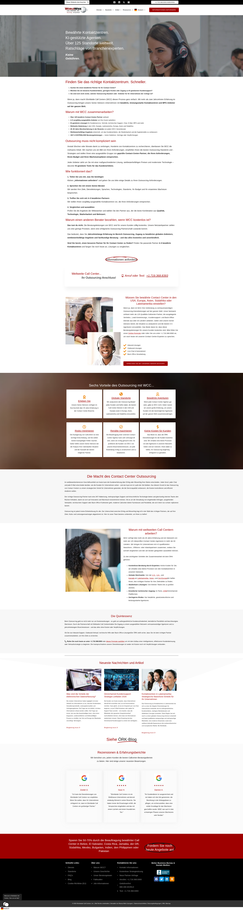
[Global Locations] (121, 394)
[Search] (88, 2)
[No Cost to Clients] (157, 427)
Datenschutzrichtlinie (140, 903)
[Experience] (84, 397)
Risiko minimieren (84, 430)
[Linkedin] (119, 2)
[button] (164, 2)
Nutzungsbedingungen (154, 903)
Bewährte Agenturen (158, 398)
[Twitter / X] (124, 2)
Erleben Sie (84, 401)
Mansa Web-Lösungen (126, 903)
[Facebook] (114, 2)
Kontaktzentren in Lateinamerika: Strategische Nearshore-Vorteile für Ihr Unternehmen (158, 696)
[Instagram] (129, 2)
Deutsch (6, 908)
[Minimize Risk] (84, 427)
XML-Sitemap (166, 903)
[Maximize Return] (121, 427)
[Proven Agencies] (157, 394)
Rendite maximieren (121, 430)
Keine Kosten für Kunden (157, 430)
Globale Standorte (121, 398)
